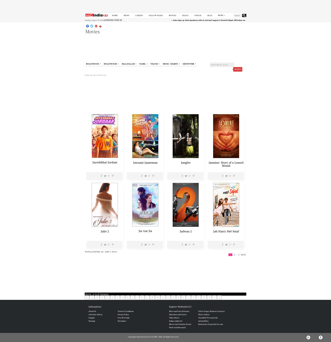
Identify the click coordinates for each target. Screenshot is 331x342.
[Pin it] (112, 176)
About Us (92, 311)
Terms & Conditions (126, 311)
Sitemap (92, 321)
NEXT (243, 254)
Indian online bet (175, 321)
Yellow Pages (156, 15)
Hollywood (110, 64)
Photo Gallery (204, 314)
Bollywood (92, 64)
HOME (87, 75)
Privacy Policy (123, 314)
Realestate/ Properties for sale (210, 324)
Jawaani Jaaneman (145, 163)
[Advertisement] (165, 6)
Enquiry (92, 317)
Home (115, 15)
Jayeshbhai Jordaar (104, 162)
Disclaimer (122, 321)
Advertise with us (113, 20)
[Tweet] (105, 176)
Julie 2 (105, 231)
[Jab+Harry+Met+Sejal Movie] (226, 226)
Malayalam (128, 64)
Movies (172, 15)
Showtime (189, 64)
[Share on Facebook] (101, 176)
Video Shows (174, 317)
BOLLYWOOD (98, 75)
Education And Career (178, 314)
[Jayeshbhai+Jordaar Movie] (105, 157)
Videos (197, 15)
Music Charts (170, 64)
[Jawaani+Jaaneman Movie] (145, 157)
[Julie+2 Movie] (105, 226)
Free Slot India (123, 317)
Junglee (186, 163)
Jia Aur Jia (145, 231)
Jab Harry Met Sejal (226, 231)
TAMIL (142, 64)
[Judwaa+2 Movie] (186, 226)
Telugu (154, 64)
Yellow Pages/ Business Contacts (211, 311)
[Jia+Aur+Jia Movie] (145, 225)
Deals (185, 15)
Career (139, 15)
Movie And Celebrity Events (180, 324)
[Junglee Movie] (186, 157)
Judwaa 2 (186, 231)
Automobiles (203, 321)
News (126, 15)
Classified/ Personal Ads (208, 317)
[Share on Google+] (109, 176)
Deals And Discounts (177, 327)
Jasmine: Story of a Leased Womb (226, 164)
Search (237, 69)
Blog (209, 15)
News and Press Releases (179, 311)
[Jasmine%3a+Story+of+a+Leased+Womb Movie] (226, 157)
